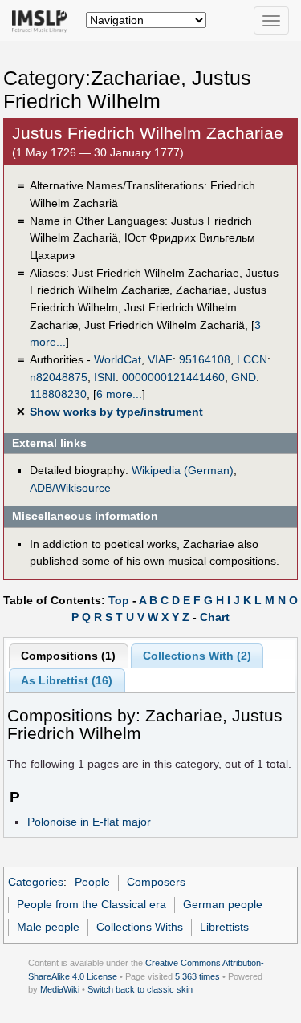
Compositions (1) (68, 655)
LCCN (252, 359)
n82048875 (58, 377)
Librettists (224, 926)
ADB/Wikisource (70, 487)
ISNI (105, 377)
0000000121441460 (173, 377)
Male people (48, 926)
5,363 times (197, 976)
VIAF (160, 359)
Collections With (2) (197, 655)
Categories (35, 881)
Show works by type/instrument (116, 411)
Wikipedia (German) (183, 470)
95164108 (204, 359)
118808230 (58, 394)
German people (222, 904)
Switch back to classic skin (140, 989)
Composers (156, 881)
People (92, 881)
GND (243, 377)
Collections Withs (139, 926)
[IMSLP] (43, 20)
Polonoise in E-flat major (89, 821)
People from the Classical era (91, 904)
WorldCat (117, 359)
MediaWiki (59, 989)
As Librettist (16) (66, 680)
